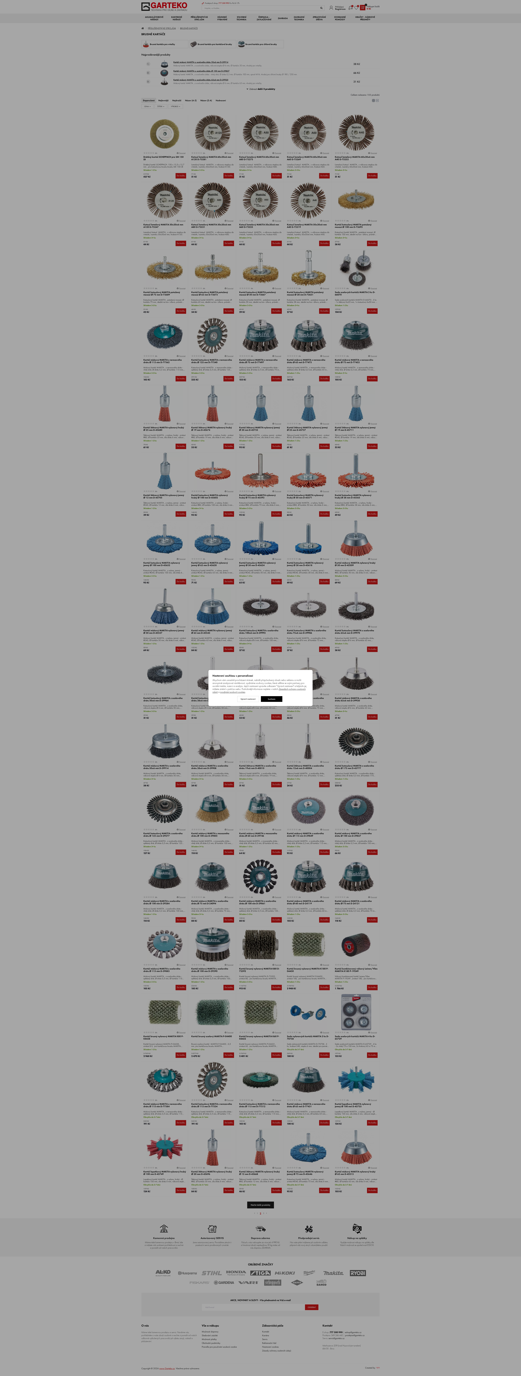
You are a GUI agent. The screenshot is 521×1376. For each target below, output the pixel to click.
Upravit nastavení (248, 699)
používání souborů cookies (232, 692)
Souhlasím (271, 699)
